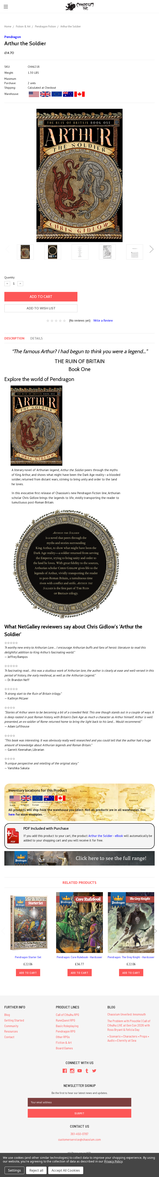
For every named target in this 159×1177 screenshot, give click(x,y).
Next (151, 249)
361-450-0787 (79, 1134)
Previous (7, 249)
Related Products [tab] (79, 882)
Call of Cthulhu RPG (67, 1015)
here (11, 814)
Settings (14, 1170)
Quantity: (9, 277)
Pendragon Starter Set (28, 957)
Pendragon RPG (65, 1031)
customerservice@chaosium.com (79, 1139)
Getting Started (14, 1020)
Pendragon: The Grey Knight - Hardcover (131, 957)
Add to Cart (28, 972)
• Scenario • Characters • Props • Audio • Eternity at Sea (128, 1038)
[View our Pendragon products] (79, 858)
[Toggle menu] (5, 6)
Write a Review (103, 320)
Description (14, 338)
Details (36, 338)
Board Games (64, 1048)
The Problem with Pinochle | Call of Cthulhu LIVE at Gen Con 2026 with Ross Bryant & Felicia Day (128, 1025)
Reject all (36, 1170)
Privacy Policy (113, 1161)
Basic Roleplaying (67, 1026)
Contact (9, 1037)
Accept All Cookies (66, 1170)
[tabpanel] (25, 252)
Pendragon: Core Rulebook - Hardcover (79, 957)
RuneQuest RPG (65, 1020)
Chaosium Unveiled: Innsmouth (126, 1014)
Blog (7, 1015)
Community (11, 1026)
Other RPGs (63, 1037)
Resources (11, 1031)
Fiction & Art (64, 1042)
